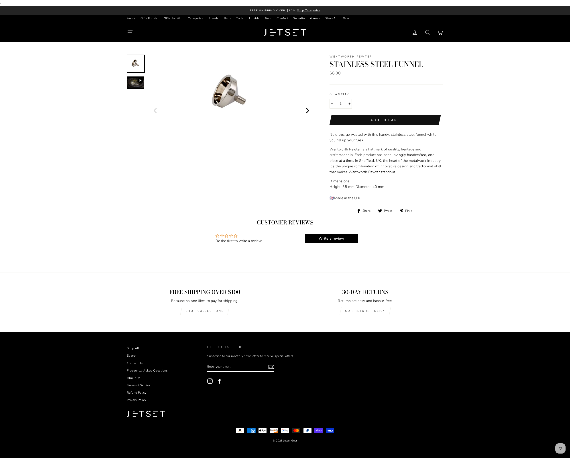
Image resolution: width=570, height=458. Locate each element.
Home (131, 18)
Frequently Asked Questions (147, 370)
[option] (285, 10)
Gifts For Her (149, 18)
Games (315, 18)
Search (131, 355)
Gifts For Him (173, 18)
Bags (227, 18)
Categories (195, 18)
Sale (346, 18)
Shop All (331, 18)
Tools (240, 18)
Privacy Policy (136, 400)
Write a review (331, 238)
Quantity (339, 94)
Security (299, 18)
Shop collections (205, 311)
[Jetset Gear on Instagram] (210, 381)
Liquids (254, 18)
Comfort (282, 18)
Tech (268, 18)
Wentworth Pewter (351, 56)
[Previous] (155, 110)
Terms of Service (138, 385)
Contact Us (135, 363)
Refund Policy (136, 392)
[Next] (307, 110)
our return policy (365, 311)
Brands (213, 18)
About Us (133, 378)
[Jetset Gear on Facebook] (219, 381)
